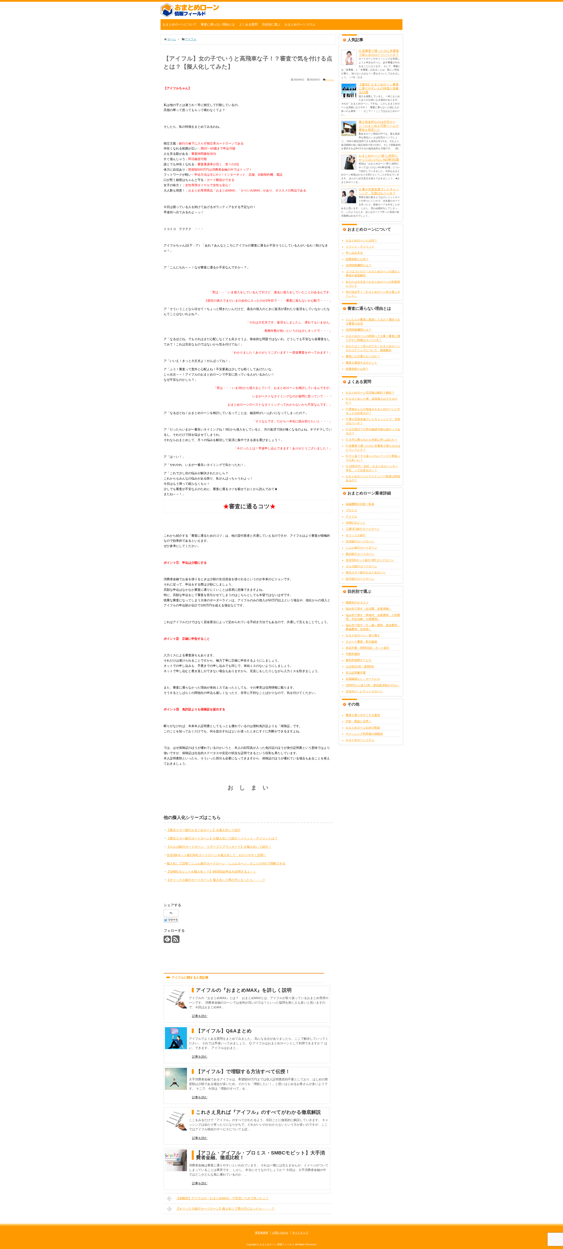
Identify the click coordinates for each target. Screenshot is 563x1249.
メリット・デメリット (360, 246)
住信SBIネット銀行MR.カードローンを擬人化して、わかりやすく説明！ (217, 855)
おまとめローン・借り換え (363, 635)
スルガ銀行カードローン (361, 566)
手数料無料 (353, 654)
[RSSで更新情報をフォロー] (175, 941)
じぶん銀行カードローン (361, 547)
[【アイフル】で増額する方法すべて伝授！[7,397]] (176, 1079)
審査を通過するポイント (361, 362)
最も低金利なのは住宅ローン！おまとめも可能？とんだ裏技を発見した (379, 125)
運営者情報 (261, 1232)
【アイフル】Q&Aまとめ (224, 1030)
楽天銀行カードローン (360, 578)
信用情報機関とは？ (358, 265)
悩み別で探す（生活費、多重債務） (368, 608)
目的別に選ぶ (271, 24)
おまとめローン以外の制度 (363, 727)
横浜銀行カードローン (360, 554)
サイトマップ (300, 1232)
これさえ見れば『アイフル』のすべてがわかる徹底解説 (258, 1112)
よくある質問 (248, 24)
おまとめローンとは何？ (361, 240)
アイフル (330, 80)
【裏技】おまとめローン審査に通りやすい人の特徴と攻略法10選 (379, 88)
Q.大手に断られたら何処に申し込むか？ (371, 439)
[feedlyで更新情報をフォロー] (167, 941)
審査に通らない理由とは (218, 24)
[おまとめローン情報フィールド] (190, 16)
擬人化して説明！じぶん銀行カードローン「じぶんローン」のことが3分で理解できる (226, 863)
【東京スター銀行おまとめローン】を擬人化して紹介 (204, 830)
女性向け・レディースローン (364, 691)
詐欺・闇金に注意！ (358, 721)
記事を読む (199, 1016)
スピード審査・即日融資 (361, 641)
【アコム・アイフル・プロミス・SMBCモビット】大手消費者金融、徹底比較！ (260, 1155)
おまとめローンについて (180, 24)
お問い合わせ (280, 1232)
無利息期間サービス (358, 660)
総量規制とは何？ (357, 259)
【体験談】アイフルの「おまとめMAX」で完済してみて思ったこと (222, 1198)
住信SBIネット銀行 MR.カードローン (370, 560)
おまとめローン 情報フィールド (277, 1244)
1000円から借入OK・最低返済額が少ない (372, 685)
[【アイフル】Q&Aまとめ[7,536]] (176, 1038)
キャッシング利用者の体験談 (364, 733)
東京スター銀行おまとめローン (366, 572)
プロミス (351, 510)
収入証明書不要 (356, 672)
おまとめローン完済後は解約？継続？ (370, 392)
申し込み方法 (354, 252)
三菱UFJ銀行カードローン (363, 529)
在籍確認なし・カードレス (363, 678)
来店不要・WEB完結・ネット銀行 (367, 647)
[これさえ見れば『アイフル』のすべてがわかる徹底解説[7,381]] (176, 1119)
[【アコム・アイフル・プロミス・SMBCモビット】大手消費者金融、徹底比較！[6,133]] (176, 1160)
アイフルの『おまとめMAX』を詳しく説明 (244, 990)
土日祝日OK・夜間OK (360, 666)
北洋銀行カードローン (360, 541)
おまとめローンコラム (300, 24)
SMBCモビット (356, 522)
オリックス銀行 (356, 535)
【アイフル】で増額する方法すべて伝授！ (243, 1071)
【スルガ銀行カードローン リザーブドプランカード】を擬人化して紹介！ (219, 846)
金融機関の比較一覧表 (360, 504)
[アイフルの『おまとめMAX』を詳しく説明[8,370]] (176, 997)
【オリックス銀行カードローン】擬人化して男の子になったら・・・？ (216, 880)
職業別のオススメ (357, 602)
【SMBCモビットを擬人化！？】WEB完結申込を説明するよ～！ (211, 871)
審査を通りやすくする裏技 (363, 715)
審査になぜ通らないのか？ (363, 356)
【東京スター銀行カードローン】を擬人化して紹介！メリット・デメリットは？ (222, 838)
